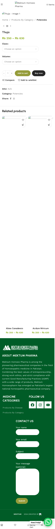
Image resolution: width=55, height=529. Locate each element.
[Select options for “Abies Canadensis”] (22, 124)
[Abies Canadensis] (14, 221)
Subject (20, 451)
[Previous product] (4, 26)
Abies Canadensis (14, 328)
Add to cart (23, 73)
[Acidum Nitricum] (40, 221)
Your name (21, 427)
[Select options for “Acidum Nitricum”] (49, 124)
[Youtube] (47, 404)
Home (5, 20)
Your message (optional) (23, 465)
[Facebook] (32, 404)
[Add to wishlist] (22, 119)
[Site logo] (27, 4)
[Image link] (20, 348)
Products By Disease (12, 408)
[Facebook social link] (10, 99)
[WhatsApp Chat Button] (48, 522)
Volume (6, 56)
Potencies (42, 20)
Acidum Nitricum (41, 328)
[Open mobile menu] (2, 4)
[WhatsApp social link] (14, 99)
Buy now (39, 73)
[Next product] (10, 26)
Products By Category (22, 20)
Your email (21, 439)
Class (5, 43)
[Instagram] (40, 404)
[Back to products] (7, 26)
